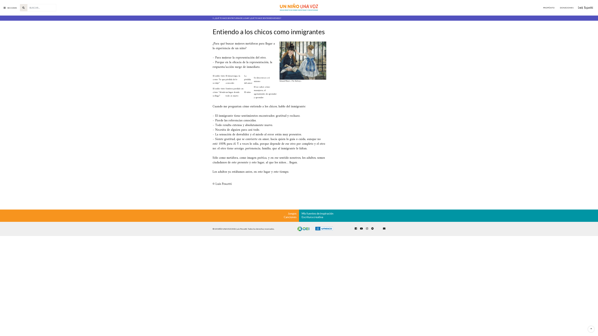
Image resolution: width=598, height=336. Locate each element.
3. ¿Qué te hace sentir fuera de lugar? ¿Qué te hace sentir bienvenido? (247, 18)
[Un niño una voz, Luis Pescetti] (299, 8)
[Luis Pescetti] (585, 7)
